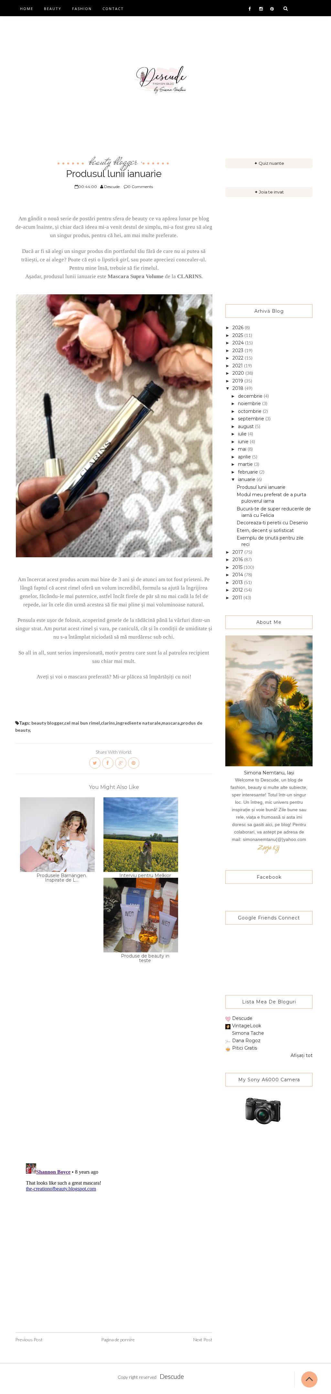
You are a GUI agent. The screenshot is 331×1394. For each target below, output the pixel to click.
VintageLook (246, 1026)
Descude (242, 1018)
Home (26, 8)
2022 (238, 358)
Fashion (82, 8)
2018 (238, 388)
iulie (243, 434)
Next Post (202, 1339)
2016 (238, 559)
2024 (238, 343)
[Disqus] (113, 1074)
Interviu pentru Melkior (145, 875)
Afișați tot (302, 1055)
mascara (171, 723)
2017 (238, 552)
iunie (244, 442)
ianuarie (247, 479)
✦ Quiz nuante (269, 163)
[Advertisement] (269, 250)
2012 (238, 590)
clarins (108, 723)
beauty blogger (113, 161)
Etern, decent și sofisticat (265, 530)
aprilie (245, 457)
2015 (238, 567)
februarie (248, 472)
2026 (238, 327)
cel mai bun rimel (82, 723)
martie (246, 464)
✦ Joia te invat (269, 191)
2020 (238, 373)
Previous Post (29, 1339)
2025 (238, 335)
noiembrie (250, 403)
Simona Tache (248, 1033)
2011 (237, 598)
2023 (238, 350)
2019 (238, 381)
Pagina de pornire (118, 1339)
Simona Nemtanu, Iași (269, 773)
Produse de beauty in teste (145, 958)
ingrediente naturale (138, 723)
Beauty (52, 8)
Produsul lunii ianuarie (261, 487)
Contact (113, 8)
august (246, 426)
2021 (238, 366)
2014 (238, 575)
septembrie (251, 419)
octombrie (250, 411)
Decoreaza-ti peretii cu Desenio (272, 523)
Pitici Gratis (244, 1048)
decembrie (251, 396)
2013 (238, 582)
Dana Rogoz (246, 1040)
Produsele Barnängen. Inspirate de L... (62, 878)
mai (243, 449)
